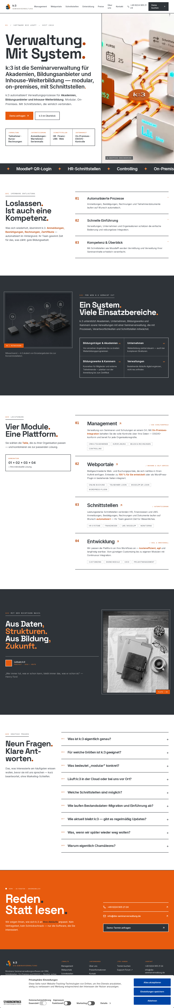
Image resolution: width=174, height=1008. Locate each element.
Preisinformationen (97, 970)
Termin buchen (123, 966)
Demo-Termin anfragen (119, 927)
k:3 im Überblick (47, 115)
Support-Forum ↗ (125, 970)
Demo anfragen (17, 115)
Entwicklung (88, 6)
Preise (101, 6)
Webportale (56, 6)
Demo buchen (155, 6)
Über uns (110, 6)
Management (40, 6)
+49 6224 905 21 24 (138, 6)
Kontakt (119, 6)
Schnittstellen (72, 6)
